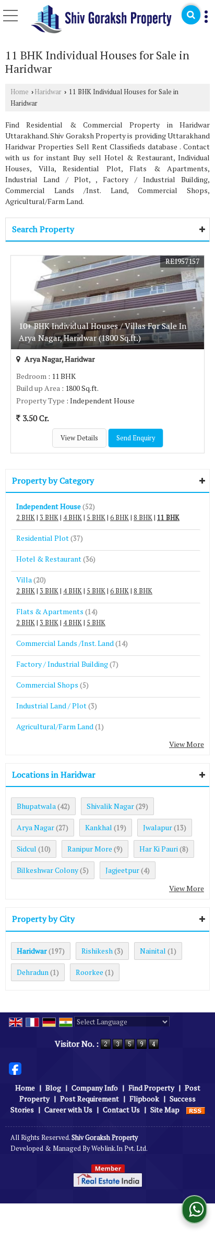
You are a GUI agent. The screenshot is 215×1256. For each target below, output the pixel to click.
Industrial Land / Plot (51, 706)
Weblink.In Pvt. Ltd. (119, 1148)
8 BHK (143, 517)
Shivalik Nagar (110, 806)
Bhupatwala (36, 806)
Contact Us (121, 1109)
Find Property (151, 1088)
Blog (53, 1088)
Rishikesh (97, 951)
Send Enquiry (135, 438)
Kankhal (98, 827)
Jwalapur (157, 827)
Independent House (48, 506)
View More (186, 744)
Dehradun (33, 972)
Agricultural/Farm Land (54, 726)
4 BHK (72, 517)
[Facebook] (15, 1068)
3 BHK (49, 517)
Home (19, 91)
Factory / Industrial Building (62, 664)
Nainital (153, 951)
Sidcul (27, 849)
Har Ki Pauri (158, 849)
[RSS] (195, 1109)
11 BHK (168, 517)
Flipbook (144, 1098)
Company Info (94, 1088)
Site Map (165, 1109)
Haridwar (48, 91)
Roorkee (89, 972)
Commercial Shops (47, 685)
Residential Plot (42, 538)
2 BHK (25, 517)
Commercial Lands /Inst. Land (65, 643)
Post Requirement (89, 1098)
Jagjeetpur (122, 870)
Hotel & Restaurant (48, 559)
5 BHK (96, 517)
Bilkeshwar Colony (47, 870)
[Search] (191, 14)
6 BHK (119, 517)
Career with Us (68, 1109)
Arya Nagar (35, 827)
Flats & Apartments (49, 611)
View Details (79, 438)
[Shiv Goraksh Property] (101, 20)
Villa (24, 580)
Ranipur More (89, 849)
